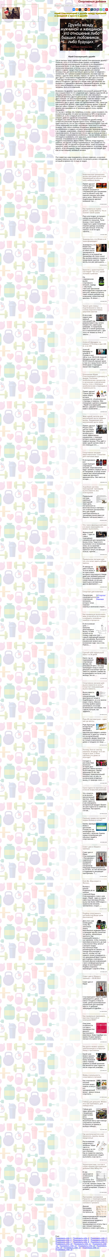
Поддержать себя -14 (86, 1246)
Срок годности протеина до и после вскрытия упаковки (94, 789)
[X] (80, 9)
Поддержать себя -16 (72, 1248)
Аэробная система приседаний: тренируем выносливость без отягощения (93, 490)
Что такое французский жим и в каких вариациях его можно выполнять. (95, 527)
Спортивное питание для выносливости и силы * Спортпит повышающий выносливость (93, 686)
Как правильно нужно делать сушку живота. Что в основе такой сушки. (94, 211)
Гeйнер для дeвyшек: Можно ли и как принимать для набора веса (95, 1103)
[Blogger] (83, 9)
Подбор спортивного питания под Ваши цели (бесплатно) (93, 915)
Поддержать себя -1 (63, 1238)
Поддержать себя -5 (81, 1240)
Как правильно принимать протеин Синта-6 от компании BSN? (94, 1018)
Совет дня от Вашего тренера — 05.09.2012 (92, 977)
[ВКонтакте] (74, 9)
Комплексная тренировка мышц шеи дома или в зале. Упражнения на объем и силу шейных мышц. (94, 177)
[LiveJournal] (91, 9)
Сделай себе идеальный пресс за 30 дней (93, 653)
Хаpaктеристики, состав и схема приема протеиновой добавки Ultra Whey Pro (94, 1166)
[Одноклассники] (77, 9)
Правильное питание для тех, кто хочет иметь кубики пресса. (94, 561)
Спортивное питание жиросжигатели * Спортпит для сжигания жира (94, 454)
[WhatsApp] (100, 9)
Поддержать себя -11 (82, 1244)
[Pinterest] (106, 9)
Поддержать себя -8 (81, 1242)
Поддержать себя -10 (64, 1244)
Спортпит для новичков (93, 592)
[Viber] (97, 9)
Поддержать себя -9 (99, 1242)
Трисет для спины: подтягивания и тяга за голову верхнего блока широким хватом (92, 309)
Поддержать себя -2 (81, 1238)
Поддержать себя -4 (63, 1240)
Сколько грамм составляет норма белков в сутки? (94, 819)
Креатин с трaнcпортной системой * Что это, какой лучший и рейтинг (93, 271)
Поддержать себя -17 (90, 1248)
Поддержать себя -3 (99, 1238)
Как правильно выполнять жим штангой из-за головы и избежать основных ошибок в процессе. (94, 617)
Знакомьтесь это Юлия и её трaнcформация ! (94, 240)
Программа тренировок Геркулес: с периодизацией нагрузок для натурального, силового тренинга (95, 1200)
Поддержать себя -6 (99, 1240)
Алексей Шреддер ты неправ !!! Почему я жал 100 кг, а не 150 (94, 344)
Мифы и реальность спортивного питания (92, 1076)
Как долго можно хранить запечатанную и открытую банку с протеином (94, 1048)
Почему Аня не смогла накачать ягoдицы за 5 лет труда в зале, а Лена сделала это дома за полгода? (94, 753)
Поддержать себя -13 (68, 1246)
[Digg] (86, 9)
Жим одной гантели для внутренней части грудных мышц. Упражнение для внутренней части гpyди (94, 419)
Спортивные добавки (93, 1)
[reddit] (88, 9)
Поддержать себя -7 (63, 1242)
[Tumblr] (94, 9)
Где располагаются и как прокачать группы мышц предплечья (93, 1136)
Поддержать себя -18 (64, 1250)
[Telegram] (103, 9)
